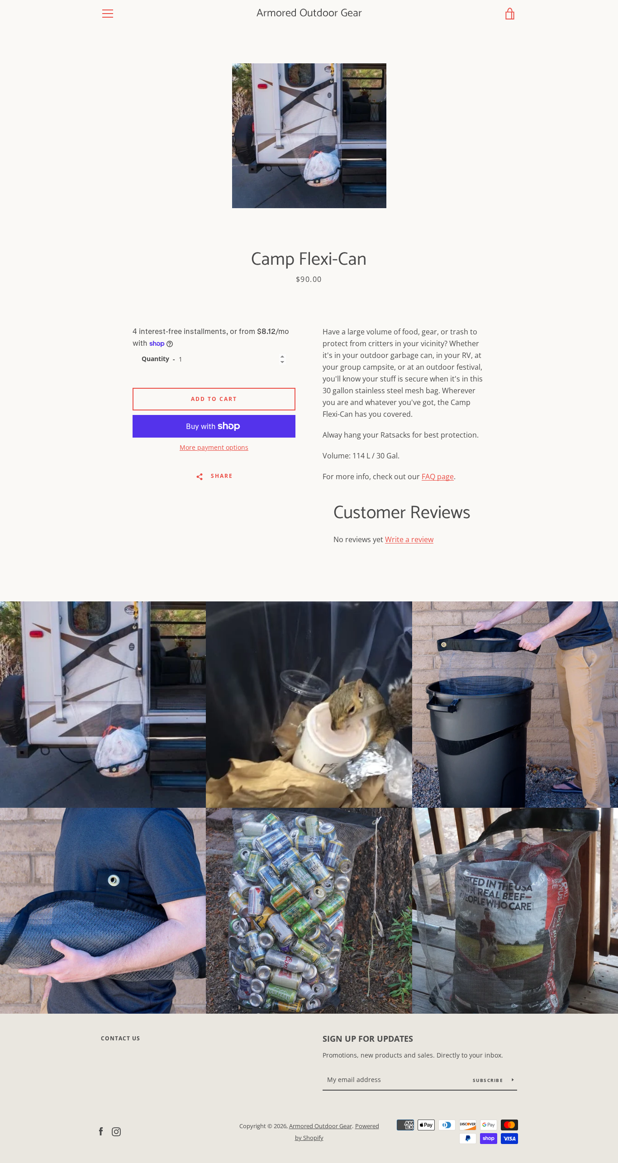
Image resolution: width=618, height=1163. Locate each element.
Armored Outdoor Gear (309, 13)
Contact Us (120, 1038)
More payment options (214, 447)
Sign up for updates (368, 1038)
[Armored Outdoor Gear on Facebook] (100, 1131)
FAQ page (438, 476)
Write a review (409, 539)
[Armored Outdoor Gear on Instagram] (116, 1131)
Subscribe (489, 1080)
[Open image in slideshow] (309, 135)
